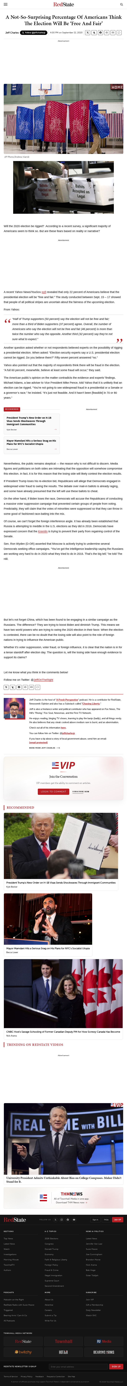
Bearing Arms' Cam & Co (15, 1315)
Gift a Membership (94, 1305)
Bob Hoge (90, 1270)
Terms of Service (11, 1376)
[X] (55, 1219)
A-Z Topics (50, 1231)
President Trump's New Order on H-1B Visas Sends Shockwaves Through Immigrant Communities (61, 882)
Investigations (10, 1254)
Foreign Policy (51, 1265)
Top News (8, 1238)
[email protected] (38, 742)
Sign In (95, 1220)
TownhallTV (9, 1265)
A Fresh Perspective (67, 699)
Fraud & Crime (51, 1270)
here (63, 727)
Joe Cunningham (94, 1254)
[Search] (122, 4)
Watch (7, 1249)
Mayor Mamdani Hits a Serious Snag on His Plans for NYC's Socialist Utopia (48, 948)
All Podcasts (9, 1321)
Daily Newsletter (93, 1310)
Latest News (9, 1244)
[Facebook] (67, 1219)
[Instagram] (61, 1219)
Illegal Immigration (53, 1275)
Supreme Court (52, 1281)
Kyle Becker (11, 887)
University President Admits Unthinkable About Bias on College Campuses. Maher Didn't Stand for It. (63, 1179)
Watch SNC (91, 1315)
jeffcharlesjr (68, 733)
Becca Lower (12, 952)
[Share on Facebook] (100, 32)
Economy (49, 1254)
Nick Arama (11, 1036)
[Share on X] (87, 32)
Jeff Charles (12, 32)
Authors (7, 1270)
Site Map (71, 1376)
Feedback (39, 1376)
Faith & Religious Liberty (56, 1259)
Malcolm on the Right (14, 1299)
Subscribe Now (80, 792)
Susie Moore (91, 1249)
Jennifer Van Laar (94, 1244)
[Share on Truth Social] (94, 32)
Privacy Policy (26, 1376)
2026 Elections (51, 1238)
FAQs (106, 1220)
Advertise (49, 1305)
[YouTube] (74, 1219)
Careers (48, 1310)
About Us (49, 1299)
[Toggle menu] (5, 4)
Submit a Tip (51, 1315)
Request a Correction (56, 1376)
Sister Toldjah (92, 1275)
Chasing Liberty (91, 703)
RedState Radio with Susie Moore (19, 1305)
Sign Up (116, 1366)
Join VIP (117, 1220)
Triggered (8, 1310)
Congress (49, 1244)
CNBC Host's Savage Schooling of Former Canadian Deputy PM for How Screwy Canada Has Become (63, 1031)
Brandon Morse (93, 1259)
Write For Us (50, 1321)
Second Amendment (54, 1286)
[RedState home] (15, 1220)
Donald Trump (51, 1249)
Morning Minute (11, 1259)
